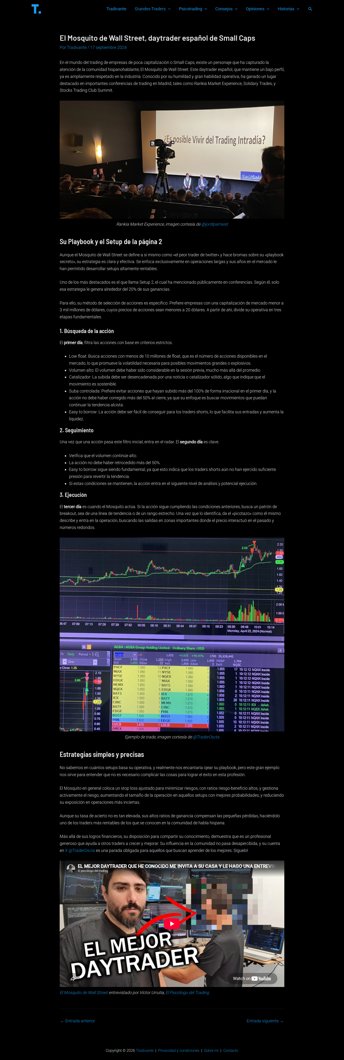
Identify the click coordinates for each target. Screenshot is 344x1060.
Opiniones (255, 8)
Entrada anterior (77, 1021)
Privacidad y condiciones (178, 1050)
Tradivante (116, 8)
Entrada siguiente (265, 1021)
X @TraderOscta (80, 850)
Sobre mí (211, 1050)
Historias (286, 8)
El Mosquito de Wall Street (84, 992)
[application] (168, 8)
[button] (310, 9)
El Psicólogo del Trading (187, 992)
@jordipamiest (214, 224)
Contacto (230, 1050)
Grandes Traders (150, 8)
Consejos (224, 8)
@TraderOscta (206, 736)
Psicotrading (190, 8)
